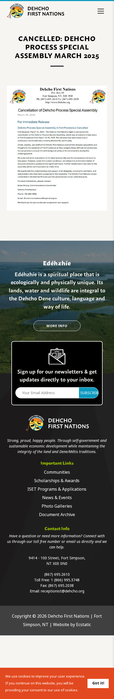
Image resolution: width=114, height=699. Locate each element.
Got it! (98, 683)
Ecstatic (83, 625)
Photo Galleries (57, 506)
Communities (57, 472)
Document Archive (57, 515)
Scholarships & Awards (57, 481)
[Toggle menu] (100, 11)
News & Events (57, 498)
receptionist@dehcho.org (62, 591)
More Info (56, 325)
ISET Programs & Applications (56, 489)
